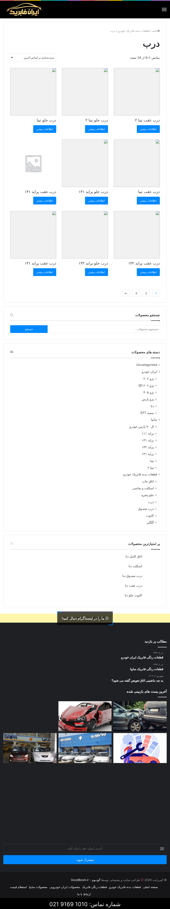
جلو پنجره (147, 495)
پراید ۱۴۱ (148, 454)
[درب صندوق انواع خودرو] (85, 780)
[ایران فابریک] (24, 9)
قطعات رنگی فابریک (94, 887)
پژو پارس (148, 399)
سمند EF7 (147, 413)
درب (151, 502)
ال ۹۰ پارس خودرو (141, 426)
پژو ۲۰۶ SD (146, 385)
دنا (152, 406)
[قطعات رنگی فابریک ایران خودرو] (85, 748)
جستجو (29, 329)
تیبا (152, 461)
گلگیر (150, 522)
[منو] (164, 9)
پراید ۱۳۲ (148, 447)
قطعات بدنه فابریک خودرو (134, 30)
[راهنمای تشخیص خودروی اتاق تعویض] (85, 716)
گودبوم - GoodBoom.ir (85, 880)
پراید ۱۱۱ (148, 433)
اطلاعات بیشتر (148, 129)
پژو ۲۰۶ (148, 378)
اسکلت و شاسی (143, 488)
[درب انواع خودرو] (30, 780)
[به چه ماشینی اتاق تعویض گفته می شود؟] (30, 716)
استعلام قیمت (18, 887)
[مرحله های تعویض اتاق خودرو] (140, 748)
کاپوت (150, 515)
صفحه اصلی (150, 887)
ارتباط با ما (84, 894)
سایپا (154, 419)
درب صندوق (146, 508)
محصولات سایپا (38, 887)
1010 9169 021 (68, 904)
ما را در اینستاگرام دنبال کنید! (83, 618)
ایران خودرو (149, 371)
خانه (154, 30)
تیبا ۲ (151, 467)
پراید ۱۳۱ (148, 440)
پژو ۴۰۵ (148, 392)
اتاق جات (148, 481)
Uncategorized (146, 365)
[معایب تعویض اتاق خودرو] (140, 716)
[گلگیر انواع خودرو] (140, 780)
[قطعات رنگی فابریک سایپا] (30, 748)
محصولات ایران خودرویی (65, 887)
